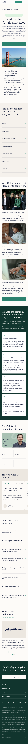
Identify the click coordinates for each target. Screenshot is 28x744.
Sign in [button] (12, 1)
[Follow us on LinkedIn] (20, 702)
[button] (14, 44)
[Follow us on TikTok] (14, 702)
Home (3, 9)
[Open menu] (24, 2)
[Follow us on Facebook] (2, 702)
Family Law (9, 9)
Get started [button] (18, 1)
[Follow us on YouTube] (25, 702)
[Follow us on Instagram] (8, 702)
